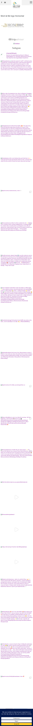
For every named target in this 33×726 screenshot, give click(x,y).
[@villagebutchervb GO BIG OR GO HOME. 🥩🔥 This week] (16, 141)
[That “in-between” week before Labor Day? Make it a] (16, 303)
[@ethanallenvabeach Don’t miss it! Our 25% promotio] (16, 367)
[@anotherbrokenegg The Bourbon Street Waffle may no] (16, 335)
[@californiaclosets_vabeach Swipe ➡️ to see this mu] (16, 270)
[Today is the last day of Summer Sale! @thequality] (16, 562)
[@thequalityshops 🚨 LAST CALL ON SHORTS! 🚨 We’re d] (16, 627)
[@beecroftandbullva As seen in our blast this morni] (16, 432)
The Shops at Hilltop (16, 5)
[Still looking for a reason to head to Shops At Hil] (16, 659)
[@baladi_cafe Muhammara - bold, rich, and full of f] (16, 594)
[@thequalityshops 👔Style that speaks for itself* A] (16, 76)
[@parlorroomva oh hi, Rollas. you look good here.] (16, 400)
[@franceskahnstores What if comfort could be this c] (16, 238)
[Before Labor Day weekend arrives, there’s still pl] (16, 108)
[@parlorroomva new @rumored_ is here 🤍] (16, 206)
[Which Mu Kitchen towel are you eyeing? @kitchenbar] (16, 497)
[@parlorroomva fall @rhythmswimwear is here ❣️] (16, 691)
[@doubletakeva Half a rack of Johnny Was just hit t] (16, 173)
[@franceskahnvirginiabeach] (16, 529)
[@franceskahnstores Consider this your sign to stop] (16, 465)
